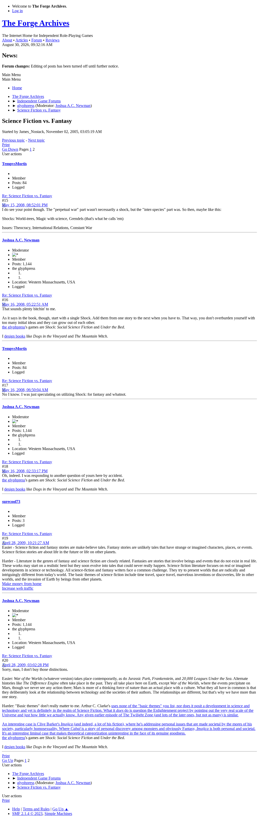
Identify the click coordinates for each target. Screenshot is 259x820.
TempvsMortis (14, 164)
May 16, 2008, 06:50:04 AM (25, 390)
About (7, 40)
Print (6, 145)
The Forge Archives (35, 23)
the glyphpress (13, 327)
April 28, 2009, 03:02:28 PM (25, 665)
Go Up (7, 760)
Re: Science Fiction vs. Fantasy (27, 196)
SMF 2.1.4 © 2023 (27, 813)
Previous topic (13, 140)
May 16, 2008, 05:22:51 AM (25, 304)
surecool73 (11, 501)
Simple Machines (58, 813)
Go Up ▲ (60, 809)
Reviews (52, 40)
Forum (36, 40)
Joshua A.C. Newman (73, 105)
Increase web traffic (17, 588)
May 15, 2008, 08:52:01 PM (25, 205)
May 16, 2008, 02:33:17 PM (25, 471)
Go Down (10, 149)
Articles (21, 40)
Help (16, 809)
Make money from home (21, 584)
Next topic (36, 140)
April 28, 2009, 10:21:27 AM (25, 543)
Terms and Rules (36, 809)
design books (14, 336)
